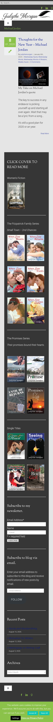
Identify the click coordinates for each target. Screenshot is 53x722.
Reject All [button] (44, 713)
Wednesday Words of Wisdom (35, 59)
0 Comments (35, 62)
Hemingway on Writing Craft (24, 647)
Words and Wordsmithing (23, 628)
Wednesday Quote (31, 57)
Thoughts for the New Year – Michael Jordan (32, 44)
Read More (45, 134)
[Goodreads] (52, 8)
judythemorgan (26, 54)
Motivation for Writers (21, 638)
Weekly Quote (23, 62)
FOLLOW (16, 599)
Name (10, 528)
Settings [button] (15, 718)
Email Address (15, 520)
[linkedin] (47, 8)
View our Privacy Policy (32, 718)
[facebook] (42, 8)
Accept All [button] (32, 713)
